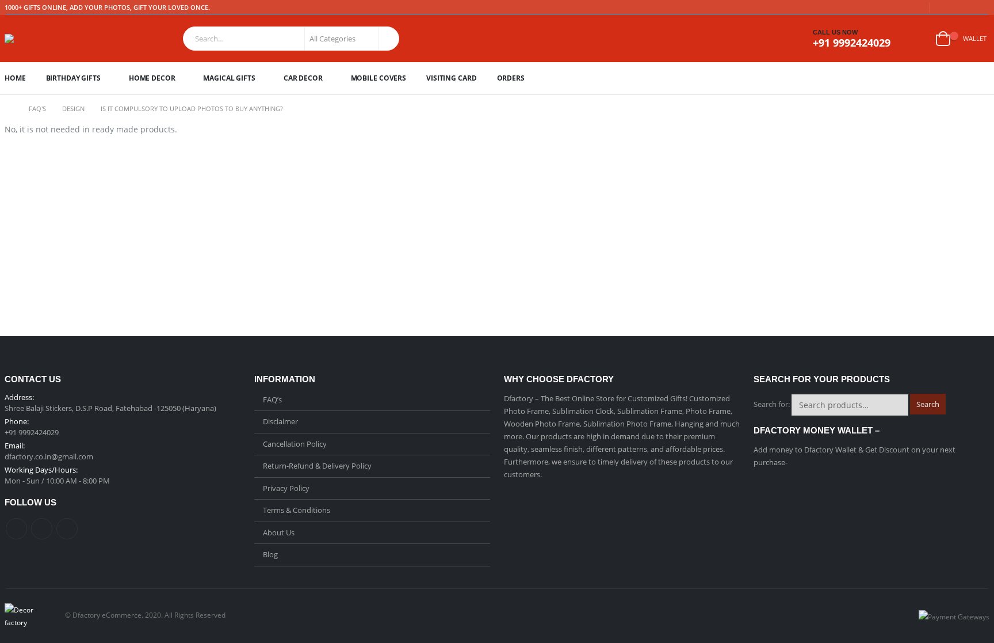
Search (927, 404)
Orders (511, 78)
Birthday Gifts (73, 78)
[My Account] (916, 39)
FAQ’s (272, 399)
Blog (270, 554)
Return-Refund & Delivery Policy (317, 466)
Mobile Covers (378, 78)
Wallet (975, 38)
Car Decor (303, 78)
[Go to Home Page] (9, 109)
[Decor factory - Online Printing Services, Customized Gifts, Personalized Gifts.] (35, 38)
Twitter (41, 528)
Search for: (772, 404)
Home (15, 78)
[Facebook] (945, 7)
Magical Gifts (229, 78)
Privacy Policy (286, 488)
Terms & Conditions (296, 510)
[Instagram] (981, 7)
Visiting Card (451, 78)
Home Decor (152, 78)
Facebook (16, 528)
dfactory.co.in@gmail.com (49, 456)
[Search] (387, 38)
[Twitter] (963, 7)
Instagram (67, 528)
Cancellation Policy (295, 444)
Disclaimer (280, 421)
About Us (279, 532)
